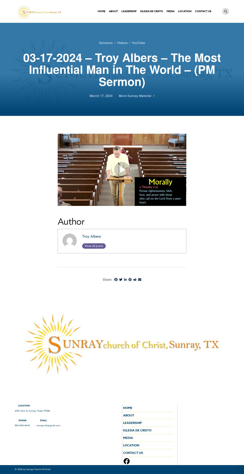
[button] (225, 11)
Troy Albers (91, 236)
